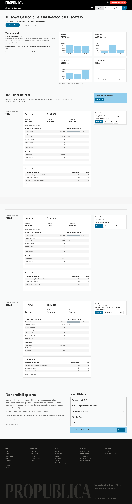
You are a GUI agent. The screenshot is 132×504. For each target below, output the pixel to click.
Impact (7, 454)
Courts (32, 456)
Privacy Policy (119, 496)
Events (7, 465)
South (57, 456)
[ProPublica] (14, 2)
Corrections (84, 456)
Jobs (7, 467)
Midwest (58, 451)
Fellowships (9, 470)
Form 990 (8, 99)
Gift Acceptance (112, 498)
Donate (107, 451)
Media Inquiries (85, 461)
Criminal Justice (35, 458)
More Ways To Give (111, 454)
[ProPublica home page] (48, 491)
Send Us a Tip (84, 454)
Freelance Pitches (86, 458)
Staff (7, 458)
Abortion (33, 451)
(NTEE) (7, 49)
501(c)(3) (19, 36)
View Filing (99, 121)
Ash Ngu (31, 412)
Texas (57, 461)
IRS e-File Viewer (24, 419)
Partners (8, 461)
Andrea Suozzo (12, 412)
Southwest (58, 458)
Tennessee (26, 8)
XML (116, 121)
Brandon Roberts (42, 412)
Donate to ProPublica (118, 3)
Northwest (58, 454)
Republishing (109, 496)
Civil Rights (34, 454)
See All (32, 463)
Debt (32, 461)
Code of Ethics (98, 496)
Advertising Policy (99, 498)
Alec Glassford (22, 412)
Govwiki (7, 421)
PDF (116, 312)
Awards (8, 463)
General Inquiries (86, 451)
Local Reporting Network (63, 463)
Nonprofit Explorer (13, 8)
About (7, 451)
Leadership (9, 456)
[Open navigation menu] (107, 2)
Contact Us (99, 99)
